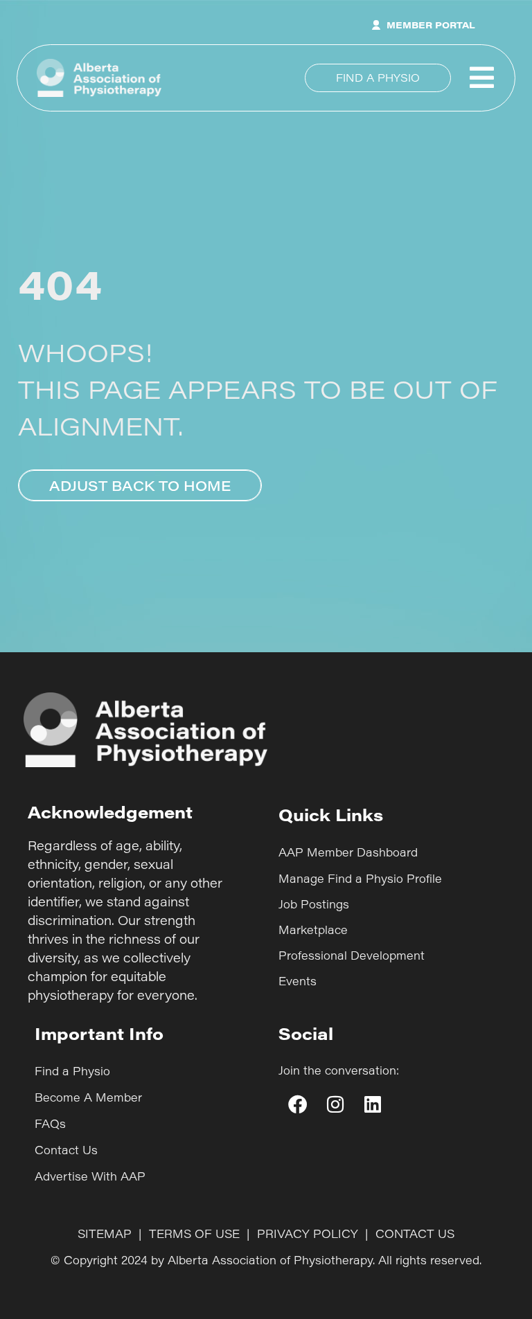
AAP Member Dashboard (348, 852)
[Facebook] (297, 1103)
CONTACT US (414, 1233)
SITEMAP (105, 1233)
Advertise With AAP (90, 1176)
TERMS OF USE (194, 1233)
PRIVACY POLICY (307, 1233)
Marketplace (313, 929)
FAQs (50, 1123)
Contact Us (66, 1149)
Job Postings (313, 904)
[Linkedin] (372, 1103)
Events (297, 980)
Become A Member (88, 1097)
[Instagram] (334, 1103)
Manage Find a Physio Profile (360, 878)
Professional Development (351, 955)
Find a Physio (72, 1071)
